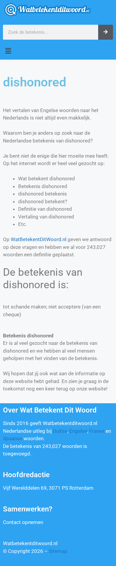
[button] (58, 51)
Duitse (60, 431)
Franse (96, 431)
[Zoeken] (105, 32)
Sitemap (58, 551)
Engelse (78, 431)
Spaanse (12, 438)
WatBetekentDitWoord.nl (38, 239)
